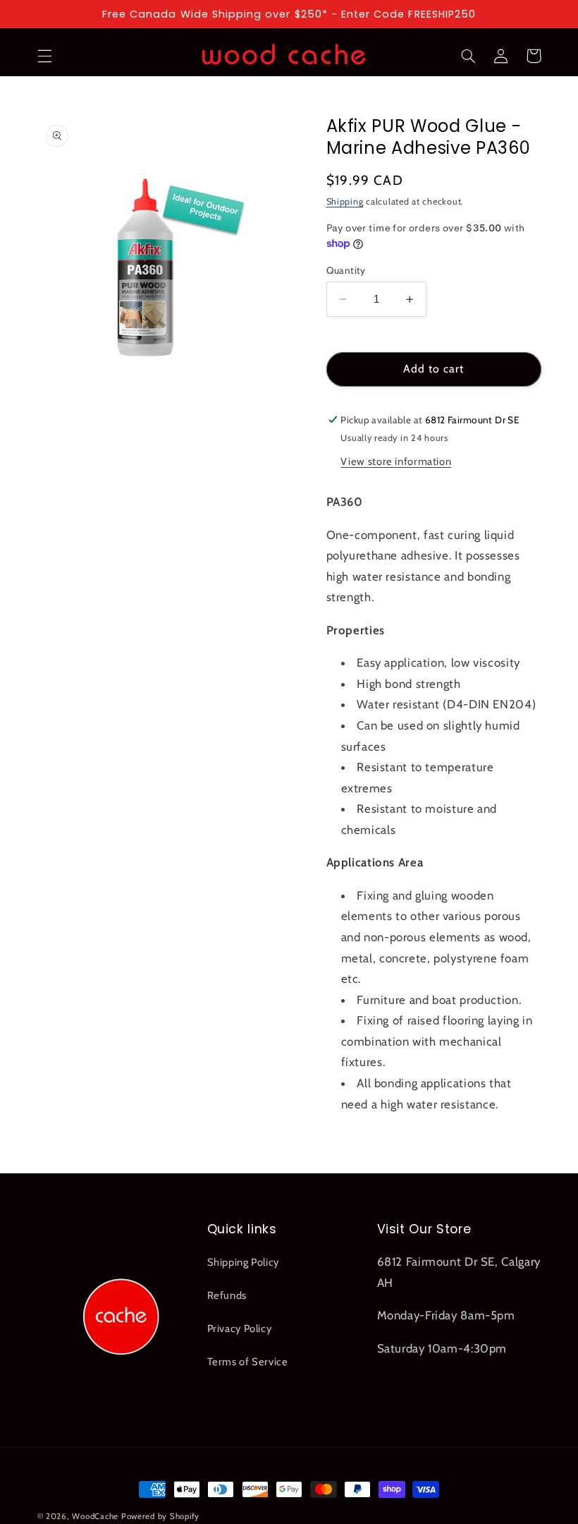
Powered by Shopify (160, 1516)
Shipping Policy (243, 1262)
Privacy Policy (239, 1328)
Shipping (345, 201)
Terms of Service (247, 1361)
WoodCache (95, 1516)
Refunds (227, 1295)
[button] (44, 56)
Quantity (346, 270)
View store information (395, 461)
